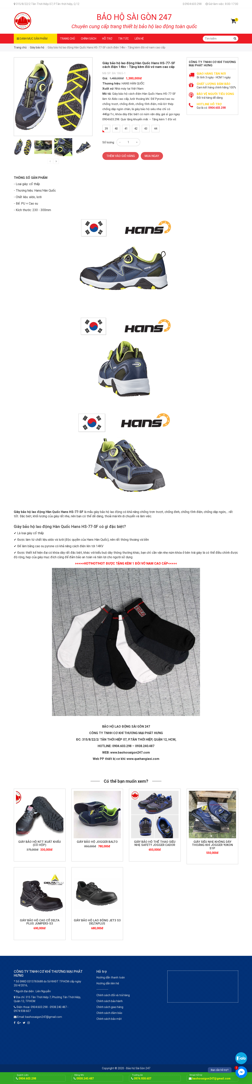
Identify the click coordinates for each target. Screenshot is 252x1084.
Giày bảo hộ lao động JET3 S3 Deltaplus (97, 922)
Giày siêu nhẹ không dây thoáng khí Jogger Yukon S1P (212, 845)
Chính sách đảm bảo (109, 1012)
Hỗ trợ (107, 38)
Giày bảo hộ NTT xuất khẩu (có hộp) (39, 843)
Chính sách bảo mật (109, 1018)
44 (155, 128)
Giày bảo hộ (37, 47)
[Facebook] (14, 1022)
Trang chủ (67, 38)
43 (145, 128)
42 (135, 128)
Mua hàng (40, 855)
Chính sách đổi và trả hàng (113, 995)
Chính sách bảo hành (109, 1001)
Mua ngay (152, 156)
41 (126, 128)
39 (106, 128)
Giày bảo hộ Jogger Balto (97, 842)
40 (116, 128)
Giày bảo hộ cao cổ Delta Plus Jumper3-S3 (39, 922)
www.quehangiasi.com (143, 759)
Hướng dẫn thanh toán (110, 977)
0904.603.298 (193, 4)
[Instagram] (28, 1022)
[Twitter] (24, 1022)
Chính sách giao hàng (109, 1007)
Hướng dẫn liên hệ (107, 983)
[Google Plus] (19, 1022)
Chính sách (88, 38)
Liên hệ (139, 38)
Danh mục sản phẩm (33, 38)
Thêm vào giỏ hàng (120, 156)
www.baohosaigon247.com (130, 752)
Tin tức (123, 38)
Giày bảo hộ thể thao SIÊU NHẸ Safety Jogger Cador (154, 843)
